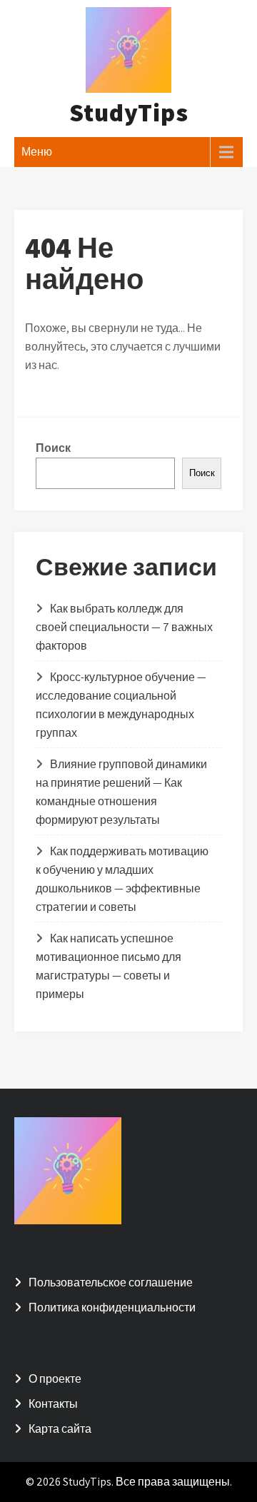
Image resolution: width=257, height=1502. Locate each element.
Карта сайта (60, 1428)
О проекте (55, 1378)
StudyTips (128, 112)
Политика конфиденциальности (112, 1307)
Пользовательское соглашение (111, 1282)
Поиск (53, 447)
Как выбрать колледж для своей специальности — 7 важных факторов (124, 627)
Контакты (53, 1403)
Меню (36, 151)
